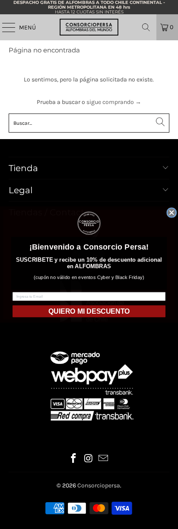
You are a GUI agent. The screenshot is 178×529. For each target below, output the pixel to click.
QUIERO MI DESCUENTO (89, 311)
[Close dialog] (171, 212)
